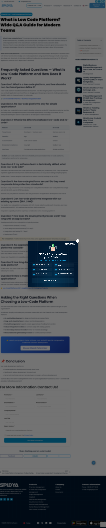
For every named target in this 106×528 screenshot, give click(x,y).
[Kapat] (77, 241)
